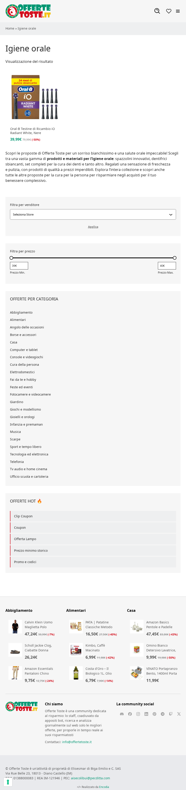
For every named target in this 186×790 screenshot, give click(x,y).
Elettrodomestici (22, 372)
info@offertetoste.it (77, 742)
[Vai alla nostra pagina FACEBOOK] (130, 714)
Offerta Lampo (25, 539)
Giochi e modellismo (25, 409)
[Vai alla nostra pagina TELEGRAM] (162, 714)
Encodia (104, 787)
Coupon (20, 527)
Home (9, 28)
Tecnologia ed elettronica (29, 454)
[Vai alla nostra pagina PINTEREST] (154, 714)
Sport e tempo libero (25, 447)
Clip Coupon (23, 516)
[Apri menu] (178, 11)
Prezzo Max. (165, 272)
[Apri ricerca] (157, 11)
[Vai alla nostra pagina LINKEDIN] (146, 714)
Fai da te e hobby (23, 379)
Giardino (16, 402)
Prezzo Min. (17, 272)
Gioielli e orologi (22, 417)
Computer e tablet (24, 350)
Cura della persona (24, 364)
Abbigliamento (21, 312)
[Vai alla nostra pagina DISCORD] (121, 714)
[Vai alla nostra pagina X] (179, 714)
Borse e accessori (23, 335)
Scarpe (15, 439)
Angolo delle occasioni (27, 327)
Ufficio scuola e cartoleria (29, 476)
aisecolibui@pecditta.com (90, 778)
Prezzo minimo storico (31, 550)
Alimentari (18, 320)
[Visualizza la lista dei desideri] (168, 11)
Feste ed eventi (21, 387)
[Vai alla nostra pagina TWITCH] (170, 714)
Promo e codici (25, 562)
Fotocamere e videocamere (30, 394)
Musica (15, 431)
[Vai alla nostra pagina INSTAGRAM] (138, 714)
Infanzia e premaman (26, 424)
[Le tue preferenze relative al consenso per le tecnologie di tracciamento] (8, 782)
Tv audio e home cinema (28, 469)
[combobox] (91, 214)
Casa (13, 342)
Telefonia (17, 462)
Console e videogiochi (26, 357)
